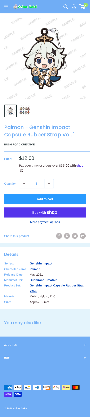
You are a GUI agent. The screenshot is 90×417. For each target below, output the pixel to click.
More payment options (45, 222)
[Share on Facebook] (59, 236)
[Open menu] (6, 6)
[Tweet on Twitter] (75, 236)
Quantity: (10, 183)
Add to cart (45, 199)
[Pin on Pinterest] (67, 236)
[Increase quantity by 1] (49, 183)
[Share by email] (83, 236)
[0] (82, 6)
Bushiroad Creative (19, 144)
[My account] (74, 6)
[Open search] (65, 6)
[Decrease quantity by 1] (23, 183)
